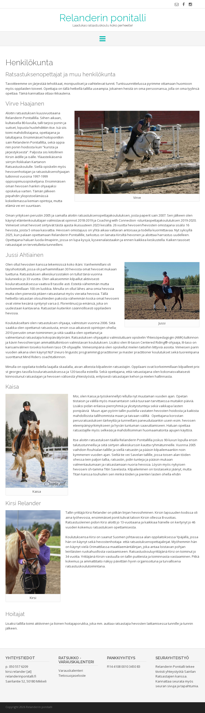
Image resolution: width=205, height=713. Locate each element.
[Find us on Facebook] (183, 4)
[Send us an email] (176, 4)
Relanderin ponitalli (102, 17)
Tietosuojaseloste (72, 675)
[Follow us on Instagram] (190, 4)
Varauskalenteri (70, 670)
